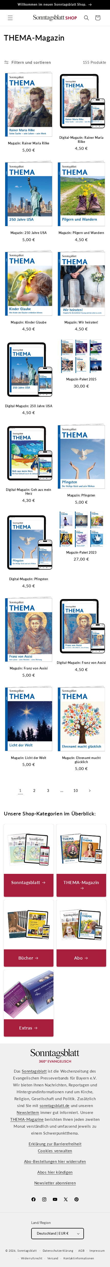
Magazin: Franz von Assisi (29, 668)
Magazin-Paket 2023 (81, 552)
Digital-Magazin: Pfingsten (28, 579)
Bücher (25, 958)
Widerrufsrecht (31, 1258)
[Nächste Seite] (89, 790)
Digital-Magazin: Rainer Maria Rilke (81, 140)
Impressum (97, 1250)
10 (75, 790)
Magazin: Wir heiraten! (81, 322)
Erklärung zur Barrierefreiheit (55, 1143)
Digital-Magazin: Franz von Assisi (81, 663)
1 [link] (20, 790)
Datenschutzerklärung (58, 1250)
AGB (81, 1250)
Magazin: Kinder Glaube (28, 322)
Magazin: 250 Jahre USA (28, 233)
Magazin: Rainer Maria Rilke (28, 143)
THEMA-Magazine (26, 1119)
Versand (52, 1258)
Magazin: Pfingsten (81, 495)
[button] (10, 17)
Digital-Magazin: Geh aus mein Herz (28, 492)
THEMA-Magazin (81, 882)
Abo (78, 958)
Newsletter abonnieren (55, 1183)
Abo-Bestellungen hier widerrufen (55, 1161)
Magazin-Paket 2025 (81, 379)
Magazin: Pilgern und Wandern (81, 233)
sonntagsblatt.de (55, 1105)
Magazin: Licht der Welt (28, 758)
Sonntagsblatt (25, 882)
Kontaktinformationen (78, 1258)
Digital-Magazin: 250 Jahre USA (28, 406)
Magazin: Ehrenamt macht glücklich (81, 760)
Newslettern (28, 1112)
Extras (25, 1027)
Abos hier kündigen (55, 1172)
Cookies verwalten (55, 1150)
